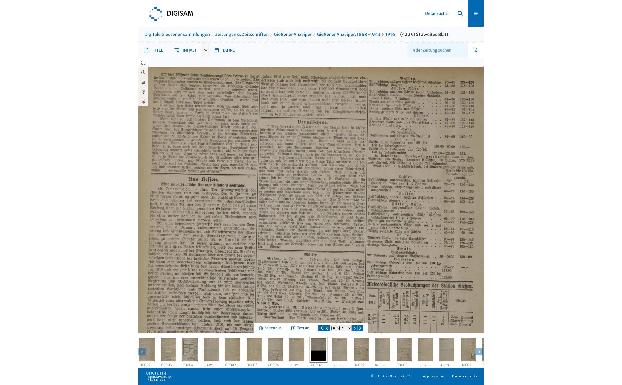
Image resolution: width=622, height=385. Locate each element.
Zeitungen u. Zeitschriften (242, 34)
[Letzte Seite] (360, 346)
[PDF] (143, 92)
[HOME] (168, 13)
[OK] (460, 13)
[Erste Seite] (321, 346)
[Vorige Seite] (327, 346)
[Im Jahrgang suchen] (476, 50)
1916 (390, 34)
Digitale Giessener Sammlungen (177, 34)
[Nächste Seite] (355, 346)
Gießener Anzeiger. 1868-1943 (348, 34)
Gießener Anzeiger (293, 34)
